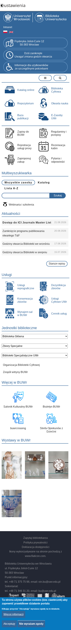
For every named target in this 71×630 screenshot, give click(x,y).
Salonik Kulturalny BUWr (18, 406)
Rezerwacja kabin (58, 147)
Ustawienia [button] (14, 5)
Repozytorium (25, 103)
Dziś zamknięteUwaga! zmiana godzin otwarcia (33, 55)
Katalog (44, 182)
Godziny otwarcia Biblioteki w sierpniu (24, 252)
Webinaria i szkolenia (21, 204)
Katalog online (25, 90)
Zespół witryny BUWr (15, 372)
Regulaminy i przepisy (59, 133)
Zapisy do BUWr (23, 133)
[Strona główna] (35, 18)
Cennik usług (59, 313)
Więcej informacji (13, 614)
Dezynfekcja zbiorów (58, 287)
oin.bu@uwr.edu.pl (49, 581)
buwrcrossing (18, 428)
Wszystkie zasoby (18, 182)
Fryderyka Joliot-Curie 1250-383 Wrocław (29, 43)
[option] (35, 484)
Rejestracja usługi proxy (24, 147)
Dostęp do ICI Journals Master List (26, 222)
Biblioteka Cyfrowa (57, 90)
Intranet (7, 27)
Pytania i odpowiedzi (58, 160)
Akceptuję (9, 623)
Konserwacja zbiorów (25, 300)
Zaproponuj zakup (24, 160)
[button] (12, 465)
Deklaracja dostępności (35, 547)
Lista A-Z (11, 188)
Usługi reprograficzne (25, 287)
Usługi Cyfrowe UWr (59, 300)
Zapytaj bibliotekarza (35, 537)
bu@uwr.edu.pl (47, 590)
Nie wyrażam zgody (31, 623)
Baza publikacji (23, 117)
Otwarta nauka (59, 103)
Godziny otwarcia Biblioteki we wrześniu (26, 243)
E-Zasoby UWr (57, 117)
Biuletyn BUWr (51, 406)
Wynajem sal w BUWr (25, 313)
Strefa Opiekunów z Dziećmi (51, 430)
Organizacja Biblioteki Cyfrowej (21, 365)
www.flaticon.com (35, 556)
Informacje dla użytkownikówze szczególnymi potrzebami (31, 67)
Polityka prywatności (35, 542)
